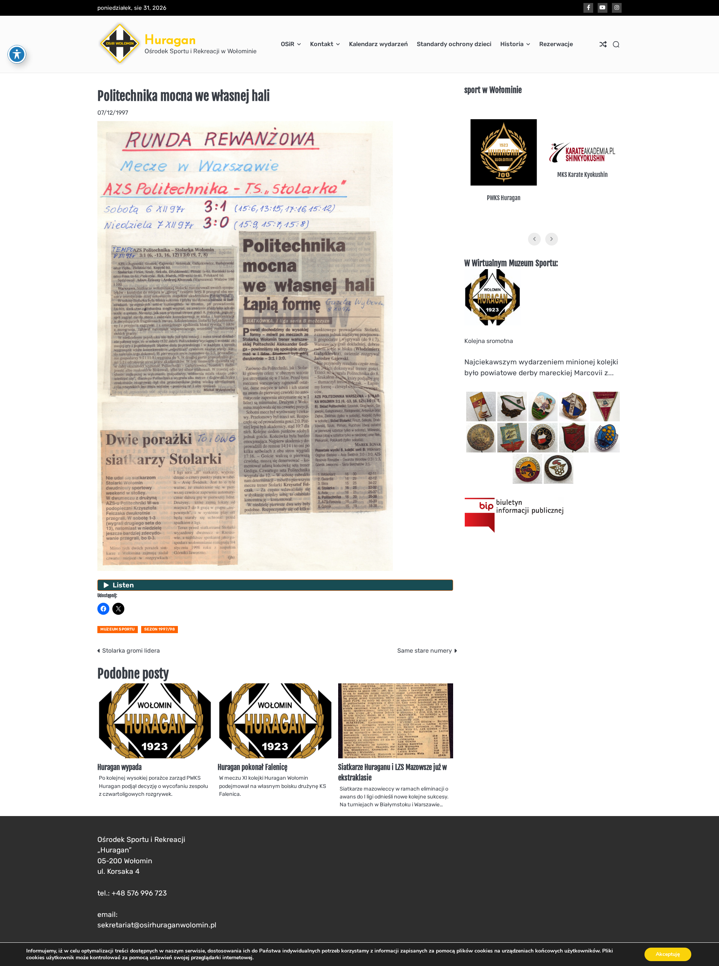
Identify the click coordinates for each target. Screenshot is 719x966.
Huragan (170, 39)
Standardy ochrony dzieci (454, 44)
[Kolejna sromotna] (492, 323)
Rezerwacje (556, 44)
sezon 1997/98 (159, 629)
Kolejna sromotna (488, 340)
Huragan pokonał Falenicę (252, 767)
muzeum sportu (117, 629)
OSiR (287, 44)
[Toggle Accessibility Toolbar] (17, 54)
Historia (512, 44)
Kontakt (321, 44)
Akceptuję (668, 954)
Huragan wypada (119, 767)
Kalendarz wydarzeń (378, 44)
